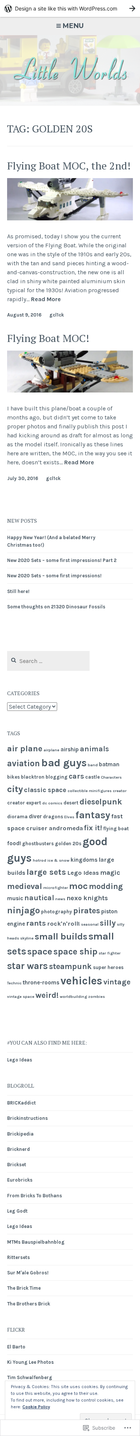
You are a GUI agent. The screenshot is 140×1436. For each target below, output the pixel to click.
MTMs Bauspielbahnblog (36, 1242)
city (15, 788)
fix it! (93, 828)
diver (35, 816)
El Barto (16, 1347)
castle (92, 777)
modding (106, 886)
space (39, 951)
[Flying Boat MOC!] (70, 390)
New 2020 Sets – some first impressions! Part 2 (61, 560)
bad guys (64, 763)
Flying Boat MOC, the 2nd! (69, 165)
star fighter (110, 953)
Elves (69, 817)
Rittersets (18, 1257)
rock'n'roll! (63, 923)
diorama (17, 816)
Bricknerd (18, 1149)
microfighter (55, 887)
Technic (14, 983)
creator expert (24, 803)
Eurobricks (19, 1180)
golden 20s (68, 843)
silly (108, 923)
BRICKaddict (21, 1103)
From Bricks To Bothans (34, 1195)
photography (56, 911)
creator (120, 790)
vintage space (20, 996)
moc (78, 885)
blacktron (32, 777)
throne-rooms (41, 982)
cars (76, 776)
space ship (75, 952)
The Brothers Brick (28, 1304)
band (93, 765)
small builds (61, 936)
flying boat (116, 828)
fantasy (92, 815)
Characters (111, 777)
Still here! (18, 591)
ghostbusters (38, 843)
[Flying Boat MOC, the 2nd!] (70, 218)
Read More (46, 299)
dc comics (52, 803)
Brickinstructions (27, 1118)
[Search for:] (48, 661)
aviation (23, 763)
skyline (27, 938)
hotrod (39, 860)
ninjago (23, 910)
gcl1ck (56, 315)
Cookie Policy (36, 1406)
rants (36, 923)
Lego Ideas (83, 872)
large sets (46, 872)
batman (109, 764)
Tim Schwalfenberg (29, 1377)
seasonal (90, 924)
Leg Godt (17, 1211)
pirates (86, 911)
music (15, 898)
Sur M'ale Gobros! (28, 1272)
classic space (45, 790)
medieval (24, 886)
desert (70, 803)
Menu (73, 26)
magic (110, 872)
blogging (57, 777)
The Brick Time (24, 1288)
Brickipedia (20, 1134)
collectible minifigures (90, 790)
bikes (13, 777)
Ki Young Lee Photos (30, 1362)
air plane (25, 749)
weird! (47, 995)
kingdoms (84, 859)
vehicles (81, 980)
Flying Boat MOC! (48, 338)
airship (69, 749)
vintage (117, 982)
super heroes (108, 967)
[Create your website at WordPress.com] (70, 8)
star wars (27, 965)
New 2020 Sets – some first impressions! (54, 575)
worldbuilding (73, 996)
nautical (39, 897)
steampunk (70, 966)
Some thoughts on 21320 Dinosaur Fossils (56, 606)
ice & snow (58, 860)
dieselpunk (101, 802)
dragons (53, 816)
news (60, 898)
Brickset (16, 1164)
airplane (51, 750)
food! (14, 843)
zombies (96, 996)
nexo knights (87, 898)
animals (94, 749)
